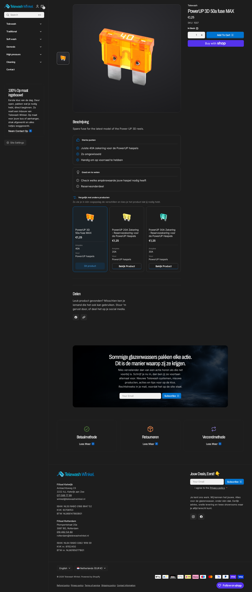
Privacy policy (217, 487)
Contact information (126, 585)
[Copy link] (84, 317)
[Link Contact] (24, 110)
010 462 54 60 (65, 532)
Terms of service (92, 585)
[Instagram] (193, 517)
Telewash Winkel (72, 577)
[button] (42, 6)
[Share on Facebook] (76, 317)
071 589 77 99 (64, 495)
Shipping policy (108, 585)
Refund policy (63, 585)
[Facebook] (201, 517)
